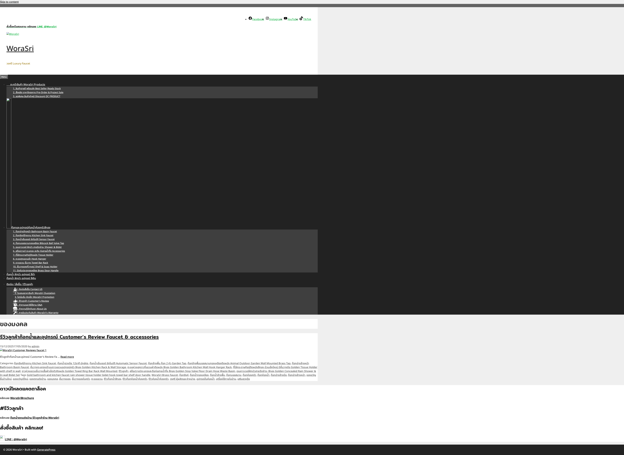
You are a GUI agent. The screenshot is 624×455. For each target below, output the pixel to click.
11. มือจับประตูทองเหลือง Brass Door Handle (35, 270)
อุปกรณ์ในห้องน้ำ (205, 379)
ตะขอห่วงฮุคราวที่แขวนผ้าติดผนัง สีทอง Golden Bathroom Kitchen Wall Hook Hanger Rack (179, 367)
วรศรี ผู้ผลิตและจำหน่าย (182, 379)
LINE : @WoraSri (16, 439)
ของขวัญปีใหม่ (20, 379)
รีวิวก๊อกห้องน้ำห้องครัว (135, 379)
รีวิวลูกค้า (123, 371)
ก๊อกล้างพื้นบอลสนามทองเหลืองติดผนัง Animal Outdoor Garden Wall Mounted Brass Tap (239, 363)
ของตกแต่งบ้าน (37, 379)
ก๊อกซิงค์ (183, 375)
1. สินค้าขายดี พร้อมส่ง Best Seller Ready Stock (37, 88)
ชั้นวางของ (65, 379)
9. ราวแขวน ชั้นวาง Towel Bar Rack (30, 263)
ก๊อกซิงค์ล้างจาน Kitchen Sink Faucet (35, 363)
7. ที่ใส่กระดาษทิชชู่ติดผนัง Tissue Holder (33, 255)
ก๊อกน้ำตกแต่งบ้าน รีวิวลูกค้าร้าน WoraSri (34, 418)
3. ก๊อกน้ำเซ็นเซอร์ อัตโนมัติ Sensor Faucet (34, 239)
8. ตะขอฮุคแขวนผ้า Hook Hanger (29, 259)
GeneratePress (46, 450)
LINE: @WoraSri (46, 27)
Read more (67, 357)
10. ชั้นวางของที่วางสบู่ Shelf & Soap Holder (35, 266)
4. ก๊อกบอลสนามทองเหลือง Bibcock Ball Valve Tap (38, 243)
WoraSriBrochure (22, 398)
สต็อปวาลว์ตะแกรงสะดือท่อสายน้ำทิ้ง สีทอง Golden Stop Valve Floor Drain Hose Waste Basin (182, 371)
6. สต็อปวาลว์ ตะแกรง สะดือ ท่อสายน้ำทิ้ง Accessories (39, 251)
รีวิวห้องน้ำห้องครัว (159, 379)
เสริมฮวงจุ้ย (243, 379)
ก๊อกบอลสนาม (233, 375)
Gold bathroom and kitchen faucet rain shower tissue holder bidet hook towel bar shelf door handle (88, 375)
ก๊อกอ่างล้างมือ (279, 375)
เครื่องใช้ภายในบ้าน (226, 379)
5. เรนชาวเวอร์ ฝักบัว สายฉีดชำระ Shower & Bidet (37, 247)
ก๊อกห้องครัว (249, 375)
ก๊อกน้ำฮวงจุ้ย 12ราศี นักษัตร (72, 363)
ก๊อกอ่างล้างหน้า (296, 375)
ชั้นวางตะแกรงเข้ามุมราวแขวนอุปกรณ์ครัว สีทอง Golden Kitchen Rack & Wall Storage (78, 367)
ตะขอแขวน (97, 379)
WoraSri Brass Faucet (165, 375)
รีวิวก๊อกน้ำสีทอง (112, 379)
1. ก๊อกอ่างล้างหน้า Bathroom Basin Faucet (35, 231)
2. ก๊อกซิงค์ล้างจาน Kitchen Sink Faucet (33, 235)
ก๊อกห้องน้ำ (263, 375)
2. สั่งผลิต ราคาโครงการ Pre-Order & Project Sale (38, 92)
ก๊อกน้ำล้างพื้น (217, 375)
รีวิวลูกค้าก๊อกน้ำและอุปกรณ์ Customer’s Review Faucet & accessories (79, 337)
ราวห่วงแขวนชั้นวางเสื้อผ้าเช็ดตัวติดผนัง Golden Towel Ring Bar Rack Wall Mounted (69, 371)
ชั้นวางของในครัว (81, 379)
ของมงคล (52, 379)
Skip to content (9, 2)
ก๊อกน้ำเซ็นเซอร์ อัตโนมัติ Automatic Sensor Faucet (118, 363)
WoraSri (20, 48)
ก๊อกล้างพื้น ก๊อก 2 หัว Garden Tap (167, 363)
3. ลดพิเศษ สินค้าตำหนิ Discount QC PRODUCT (36, 96)
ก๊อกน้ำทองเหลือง (199, 375)
